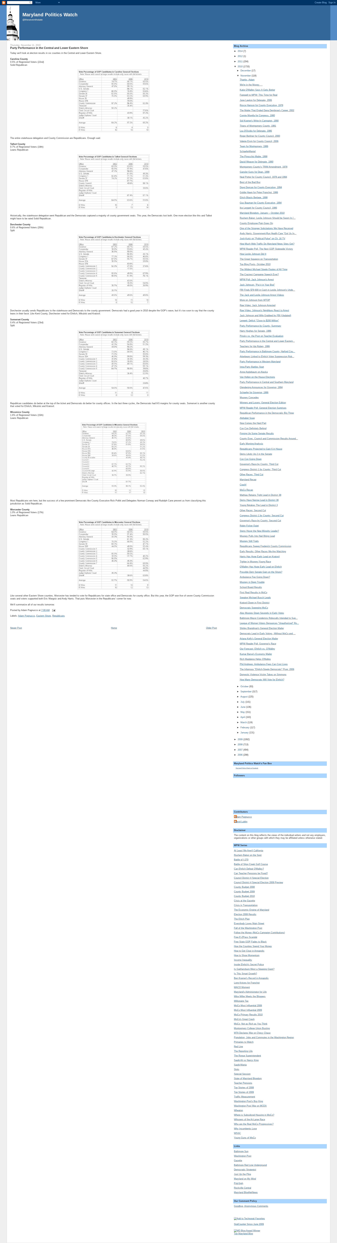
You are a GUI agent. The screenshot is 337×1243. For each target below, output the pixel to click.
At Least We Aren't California (248, 850)
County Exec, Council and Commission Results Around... (269, 438)
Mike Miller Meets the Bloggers (250, 996)
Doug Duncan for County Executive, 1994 (261, 187)
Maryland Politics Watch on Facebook (247, 768)
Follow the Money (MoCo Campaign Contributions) (259, 932)
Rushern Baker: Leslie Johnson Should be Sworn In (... (268, 218)
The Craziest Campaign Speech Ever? (259, 274)
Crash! (243, 484)
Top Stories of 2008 (244, 1087)
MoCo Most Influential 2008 (248, 1005)
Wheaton (238, 1110)
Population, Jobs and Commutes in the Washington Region (264, 1037)
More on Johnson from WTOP (255, 300)
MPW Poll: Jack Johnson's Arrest (257, 279)
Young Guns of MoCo (245, 1137)
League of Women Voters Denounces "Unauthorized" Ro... (269, 623)
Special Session (242, 1074)
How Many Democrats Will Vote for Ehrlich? (262, 679)
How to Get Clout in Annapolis (249, 951)
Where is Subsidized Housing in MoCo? (254, 1115)
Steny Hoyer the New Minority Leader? (259, 531)
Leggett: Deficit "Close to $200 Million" (259, 320)
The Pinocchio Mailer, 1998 (253, 156)
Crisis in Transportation (245, 905)
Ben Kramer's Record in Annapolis (251, 978)
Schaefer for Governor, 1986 (254, 392)
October (244, 686)
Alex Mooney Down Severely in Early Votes (262, 613)
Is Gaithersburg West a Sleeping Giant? (254, 969)
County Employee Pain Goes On (256, 223)
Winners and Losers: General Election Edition (263, 402)
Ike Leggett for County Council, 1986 (258, 208)
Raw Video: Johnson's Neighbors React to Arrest (264, 310)
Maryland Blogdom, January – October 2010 (262, 213)
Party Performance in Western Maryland (260, 361)
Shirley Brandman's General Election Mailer (262, 628)
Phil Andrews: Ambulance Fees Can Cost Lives (264, 664)
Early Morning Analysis (251, 443)
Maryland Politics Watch (50, 14)
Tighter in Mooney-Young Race (255, 561)
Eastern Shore (43, 615)
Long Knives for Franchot (247, 982)
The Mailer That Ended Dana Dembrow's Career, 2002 (267, 110)
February (245, 727)
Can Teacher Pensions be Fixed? (251, 873)
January (244, 732)
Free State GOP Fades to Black (250, 941)
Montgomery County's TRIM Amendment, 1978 (263, 166)
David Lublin (241, 821)
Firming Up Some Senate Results (257, 433)
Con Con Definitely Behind (253, 428)
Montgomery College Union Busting (252, 1028)
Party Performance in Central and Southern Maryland (266, 382)
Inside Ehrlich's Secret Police (249, 964)
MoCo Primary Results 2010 (248, 1014)
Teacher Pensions (243, 1083)
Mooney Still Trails (249, 541)
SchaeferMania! (248, 151)
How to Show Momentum (246, 955)
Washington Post (242, 1156)
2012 (240, 56)
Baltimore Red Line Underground (250, 1165)
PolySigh (238, 1183)
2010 (240, 66)
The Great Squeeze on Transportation (259, 259)
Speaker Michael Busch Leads (255, 597)
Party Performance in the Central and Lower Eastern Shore (49, 47)
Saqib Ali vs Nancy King (246, 1060)
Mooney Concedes (249, 397)
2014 (240, 51)
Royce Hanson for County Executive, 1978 (261, 105)
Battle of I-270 (241, 859)
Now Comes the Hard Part (253, 423)
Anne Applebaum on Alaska (254, 372)
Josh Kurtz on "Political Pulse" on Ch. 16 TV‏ (262, 238)
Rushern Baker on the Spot (248, 855)
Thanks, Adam (247, 79)
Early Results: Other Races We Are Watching (263, 551)
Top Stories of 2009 (244, 1092)
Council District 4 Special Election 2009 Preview (258, 882)
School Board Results (251, 587)
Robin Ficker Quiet (249, 525)
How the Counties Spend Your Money (253, 946)
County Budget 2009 (244, 891)
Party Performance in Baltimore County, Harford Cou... (267, 351)
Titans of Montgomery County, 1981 (258, 125)
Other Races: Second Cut (253, 510)
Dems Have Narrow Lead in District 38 (259, 500)
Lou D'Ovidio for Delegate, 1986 (256, 131)
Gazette (238, 1160)
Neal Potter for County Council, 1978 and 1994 (263, 177)
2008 (240, 744)
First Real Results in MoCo (253, 592)
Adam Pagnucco (26, 615)
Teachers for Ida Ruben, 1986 (255, 346)
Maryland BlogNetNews (246, 1192)
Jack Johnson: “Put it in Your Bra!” (257, 284)
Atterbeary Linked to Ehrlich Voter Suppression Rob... (267, 356)
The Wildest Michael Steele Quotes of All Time (263, 269)
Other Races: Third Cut (251, 474)
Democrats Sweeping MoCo (254, 607)
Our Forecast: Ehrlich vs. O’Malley (257, 648)
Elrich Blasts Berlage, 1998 (253, 197)
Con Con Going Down (251, 459)
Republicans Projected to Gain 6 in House (261, 449)
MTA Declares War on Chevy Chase (252, 1033)
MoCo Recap (246, 490)
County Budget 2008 (244, 887)
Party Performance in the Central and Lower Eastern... (267, 341)
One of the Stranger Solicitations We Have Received (266, 228)
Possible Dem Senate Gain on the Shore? (261, 572)
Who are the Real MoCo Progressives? (253, 1124)
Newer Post (16, 628)
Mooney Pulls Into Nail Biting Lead (257, 536)
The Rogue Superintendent (247, 1055)
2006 (240, 755)
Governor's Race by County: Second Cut (260, 520)
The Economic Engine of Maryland (251, 909)
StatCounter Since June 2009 (249, 1224)
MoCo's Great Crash (244, 1019)
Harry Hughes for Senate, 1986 (255, 331)
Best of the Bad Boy (250, 182)
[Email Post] (53, 610)
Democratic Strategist (245, 1169)
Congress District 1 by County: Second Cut (262, 515)
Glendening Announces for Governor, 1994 (261, 387)
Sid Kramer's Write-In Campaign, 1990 (259, 120)
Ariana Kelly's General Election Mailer (259, 638)
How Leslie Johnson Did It (253, 254)
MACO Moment (242, 987)
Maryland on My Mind (245, 1178)
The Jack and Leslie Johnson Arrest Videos (262, 295)
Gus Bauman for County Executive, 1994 (261, 202)
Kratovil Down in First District (254, 602)
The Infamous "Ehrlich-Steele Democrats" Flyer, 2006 (267, 669)
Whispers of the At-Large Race (249, 1119)
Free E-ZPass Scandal (245, 937)
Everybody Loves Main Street (249, 923)
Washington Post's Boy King (248, 1101)
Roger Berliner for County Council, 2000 (260, 136)
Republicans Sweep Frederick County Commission (265, 546)
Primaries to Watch (243, 1042)
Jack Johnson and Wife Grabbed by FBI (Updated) (265, 315)
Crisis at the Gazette (244, 900)
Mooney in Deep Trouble (252, 582)
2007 (240, 749)
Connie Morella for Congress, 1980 (257, 115)
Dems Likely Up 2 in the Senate (256, 454)
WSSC (237, 1133)
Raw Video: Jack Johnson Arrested (257, 305)
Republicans (58, 615)
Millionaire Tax (241, 1001)
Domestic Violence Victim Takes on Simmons (263, 674)
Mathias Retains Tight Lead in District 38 (260, 495)
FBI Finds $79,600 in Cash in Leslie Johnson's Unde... (267, 290)
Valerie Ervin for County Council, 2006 (259, 141)
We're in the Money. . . (251, 84)
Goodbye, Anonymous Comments (251, 1206)
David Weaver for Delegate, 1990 (256, 161)
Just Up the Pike (242, 1174)
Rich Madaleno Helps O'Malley (255, 659)
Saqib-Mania (240, 1064)
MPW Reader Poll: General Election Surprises (263, 408)
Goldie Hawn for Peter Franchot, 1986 (259, 192)
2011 (240, 61)
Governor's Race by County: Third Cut (259, 464)
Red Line (238, 1046)
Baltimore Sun (241, 1151)
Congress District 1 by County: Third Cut (260, 469)
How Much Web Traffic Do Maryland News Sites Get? (267, 243)
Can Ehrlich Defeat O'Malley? (249, 868)
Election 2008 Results (245, 914)
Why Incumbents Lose (245, 1128)
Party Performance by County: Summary (260, 326)
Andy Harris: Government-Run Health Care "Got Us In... (268, 233)
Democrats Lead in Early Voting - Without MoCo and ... (268, 633)
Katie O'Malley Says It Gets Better (257, 90)
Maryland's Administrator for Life (250, 992)
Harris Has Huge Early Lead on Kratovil (260, 556)
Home (114, 628)
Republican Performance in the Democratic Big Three (267, 413)
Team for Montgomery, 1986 (254, 146)
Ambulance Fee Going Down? (255, 577)
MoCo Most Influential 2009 (248, 1010)
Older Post (211, 628)
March (243, 722)
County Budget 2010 (244, 896)
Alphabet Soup (247, 418)
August (244, 696)
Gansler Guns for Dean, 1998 (254, 172)
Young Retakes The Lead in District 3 (259, 505)
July (242, 702)
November (246, 75)
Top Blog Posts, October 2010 (255, 264)
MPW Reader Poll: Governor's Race (258, 643)
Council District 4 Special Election (251, 878)
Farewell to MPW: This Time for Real (258, 95)
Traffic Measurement (244, 1096)
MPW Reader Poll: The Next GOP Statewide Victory (266, 249)
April (243, 717)
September (246, 691)
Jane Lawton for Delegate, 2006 (256, 100)
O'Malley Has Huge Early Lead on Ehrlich (261, 566)
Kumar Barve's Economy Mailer (256, 654)
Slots (236, 1069)
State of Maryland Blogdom (248, 1078)
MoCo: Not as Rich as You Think (250, 1023)
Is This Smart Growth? (245, 973)
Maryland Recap (248, 479)
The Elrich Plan (242, 919)
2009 (240, 739)
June (243, 707)
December (246, 70)
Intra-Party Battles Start (252, 367)
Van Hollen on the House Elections (257, 377)
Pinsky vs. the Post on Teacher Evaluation (261, 336)
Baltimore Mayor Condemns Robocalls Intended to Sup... (269, 618)
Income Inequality (243, 960)
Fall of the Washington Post (248, 928)
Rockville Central (242, 1188)
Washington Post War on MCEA (250, 1105)
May (243, 712)
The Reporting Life (243, 1051)
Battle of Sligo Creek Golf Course (251, 864)
